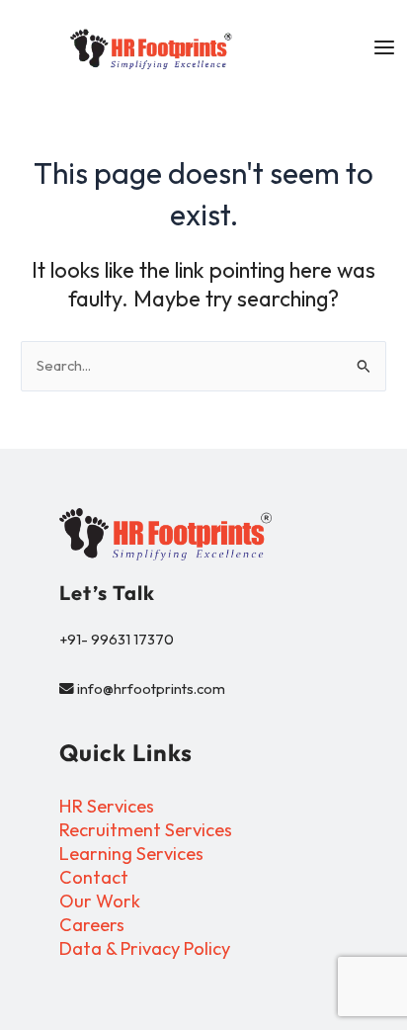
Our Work (99, 901)
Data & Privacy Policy (144, 948)
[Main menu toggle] (384, 47)
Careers (91, 924)
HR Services (106, 806)
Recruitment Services (145, 829)
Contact (93, 877)
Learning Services (131, 853)
